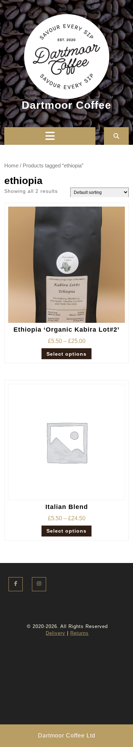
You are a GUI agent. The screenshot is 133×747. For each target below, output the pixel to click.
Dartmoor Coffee (66, 105)
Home (11, 165)
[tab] (50, 136)
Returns (79, 633)
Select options (66, 354)
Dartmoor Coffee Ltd (66, 736)
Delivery (55, 633)
